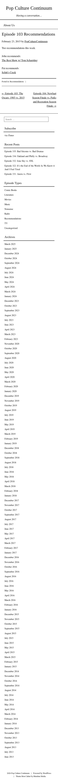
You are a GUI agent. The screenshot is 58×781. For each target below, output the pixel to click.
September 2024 (12, 262)
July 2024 (9, 272)
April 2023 (10, 329)
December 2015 (12, 614)
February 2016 (11, 604)
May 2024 (9, 281)
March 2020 (10, 381)
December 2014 (12, 671)
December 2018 (12, 448)
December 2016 (12, 557)
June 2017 (9, 528)
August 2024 (10, 267)
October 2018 (11, 452)
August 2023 (10, 315)
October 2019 (11, 405)
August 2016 (10, 576)
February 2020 (11, 386)
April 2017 (10, 538)
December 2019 (12, 395)
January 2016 (11, 609)
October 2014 (11, 680)
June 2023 (9, 324)
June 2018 (9, 471)
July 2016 (9, 580)
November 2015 (12, 619)
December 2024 (12, 253)
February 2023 (11, 339)
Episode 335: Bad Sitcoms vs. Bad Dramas (24, 151)
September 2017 (12, 514)
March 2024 (10, 291)
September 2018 (12, 457)
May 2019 (9, 424)
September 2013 (12, 742)
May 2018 (9, 476)
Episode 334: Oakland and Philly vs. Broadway (26, 156)
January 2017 (11, 552)
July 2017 (9, 524)
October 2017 (11, 509)
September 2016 (12, 571)
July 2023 (9, 319)
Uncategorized (11, 228)
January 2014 (11, 723)
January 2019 (11, 443)
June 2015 (9, 642)
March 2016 (10, 600)
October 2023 (11, 305)
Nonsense (9, 208)
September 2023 (12, 310)
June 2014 (9, 699)
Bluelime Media (40, 776)
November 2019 (12, 400)
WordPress (47, 773)
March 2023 (10, 334)
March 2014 (10, 713)
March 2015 (10, 657)
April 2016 (10, 595)
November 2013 (12, 732)
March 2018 (10, 486)
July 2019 (9, 414)
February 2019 (11, 438)
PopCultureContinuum (36, 41)
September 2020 (12, 353)
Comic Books (11, 190)
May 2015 (9, 647)
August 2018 (10, 462)
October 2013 (11, 737)
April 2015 (10, 652)
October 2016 (11, 566)
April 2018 (10, 481)
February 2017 (11, 547)
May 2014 (9, 704)
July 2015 (9, 637)
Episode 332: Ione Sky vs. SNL (19, 160)
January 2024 (11, 296)
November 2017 (12, 505)
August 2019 (10, 410)
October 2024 (11, 258)
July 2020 (9, 362)
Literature (9, 194)
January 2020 (11, 391)
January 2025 (11, 248)
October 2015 (11, 623)
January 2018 (11, 495)
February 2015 (11, 661)
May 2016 (9, 590)
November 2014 (12, 675)
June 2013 (9, 756)
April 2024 (10, 286)
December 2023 (12, 300)
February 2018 (11, 490)
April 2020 (10, 376)
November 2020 (12, 343)
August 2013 (10, 747)
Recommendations (17, 81)
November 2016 (12, 562)
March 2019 (10, 433)
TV (6, 223)
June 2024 (9, 277)
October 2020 (11, 348)
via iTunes (9, 135)
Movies (8, 199)
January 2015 (11, 666)
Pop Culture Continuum (29, 8)
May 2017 (9, 533)
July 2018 (9, 467)
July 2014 (9, 695)
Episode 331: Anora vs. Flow (18, 173)
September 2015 (12, 628)
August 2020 (10, 357)
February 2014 (11, 718)
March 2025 (10, 244)
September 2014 (12, 685)
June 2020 (9, 367)
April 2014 (10, 709)
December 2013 (12, 728)
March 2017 (10, 543)
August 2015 (10, 633)
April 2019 (10, 429)
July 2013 (9, 751)
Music (7, 204)
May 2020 (9, 372)
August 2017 (10, 519)
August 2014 (10, 690)
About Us (9, 25)
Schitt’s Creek (9, 72)
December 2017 (12, 500)
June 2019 (9, 419)
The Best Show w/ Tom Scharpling (20, 60)
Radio (7, 213)
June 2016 (9, 585)
